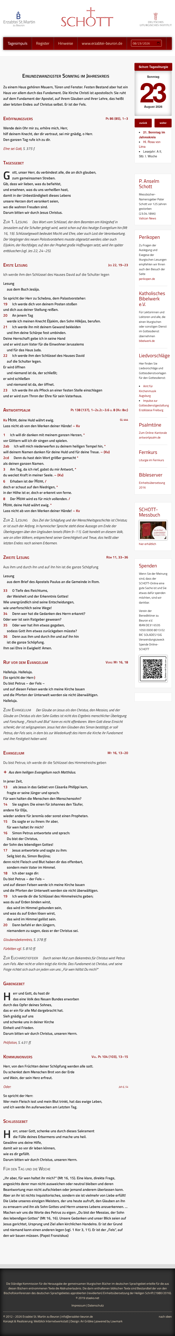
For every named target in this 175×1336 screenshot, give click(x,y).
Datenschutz (96, 1305)
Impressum (78, 1305)
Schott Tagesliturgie (153, 67)
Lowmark (116, 1321)
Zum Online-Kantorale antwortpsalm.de (153, 435)
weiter (163, 122)
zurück (143, 122)
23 (152, 91)
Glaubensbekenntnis (17, 939)
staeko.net (92, 1298)
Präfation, (10, 1042)
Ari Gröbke (86, 1321)
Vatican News (147, 218)
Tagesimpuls (17, 43)
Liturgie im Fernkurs (151, 460)
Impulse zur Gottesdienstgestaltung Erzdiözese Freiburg (154, 405)
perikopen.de (147, 278)
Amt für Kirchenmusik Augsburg (147, 391)
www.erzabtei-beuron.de (102, 43)
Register (42, 43)
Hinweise (65, 43)
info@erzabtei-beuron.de (77, 1316)
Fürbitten (9, 948)
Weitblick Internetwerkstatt (51, 1321)
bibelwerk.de (147, 340)
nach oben (165, 1316)
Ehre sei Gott (12, 148)
